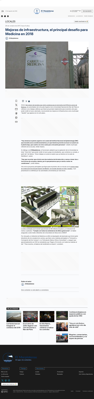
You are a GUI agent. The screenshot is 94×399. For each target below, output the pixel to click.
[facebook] (16, 113)
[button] (23, 101)
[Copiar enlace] (16, 121)
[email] (16, 109)
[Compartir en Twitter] (16, 105)
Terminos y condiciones (88, 391)
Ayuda (72, 391)
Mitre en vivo (71, 16)
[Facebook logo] (5, 381)
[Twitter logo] (2, 381)
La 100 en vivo (79, 16)
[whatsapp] (16, 117)
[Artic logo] (4, 391)
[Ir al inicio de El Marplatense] (43, 11)
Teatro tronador (88, 16)
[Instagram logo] (9, 381)
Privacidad (78, 391)
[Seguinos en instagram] (8, 16)
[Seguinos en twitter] (5, 16)
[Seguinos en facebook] (2, 16)
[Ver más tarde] (16, 101)
